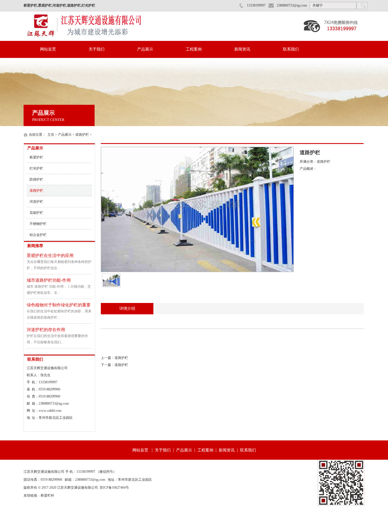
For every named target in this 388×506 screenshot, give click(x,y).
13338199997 (256, 5)
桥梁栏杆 (47, 495)
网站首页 (48, 49)
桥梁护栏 (36, 157)
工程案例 (194, 49)
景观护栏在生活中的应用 (50, 255)
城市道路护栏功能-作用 (49, 280)
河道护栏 (36, 202)
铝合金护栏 (38, 235)
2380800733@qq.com (292, 5)
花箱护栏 (36, 213)
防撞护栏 (36, 179)
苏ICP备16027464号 (114, 488)
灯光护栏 (36, 168)
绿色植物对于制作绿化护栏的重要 (59, 305)
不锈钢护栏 (38, 224)
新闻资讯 (242, 49)
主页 (50, 135)
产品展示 (145, 49)
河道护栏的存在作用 (46, 329)
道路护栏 (82, 135)
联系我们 (291, 49)
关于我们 (97, 49)
